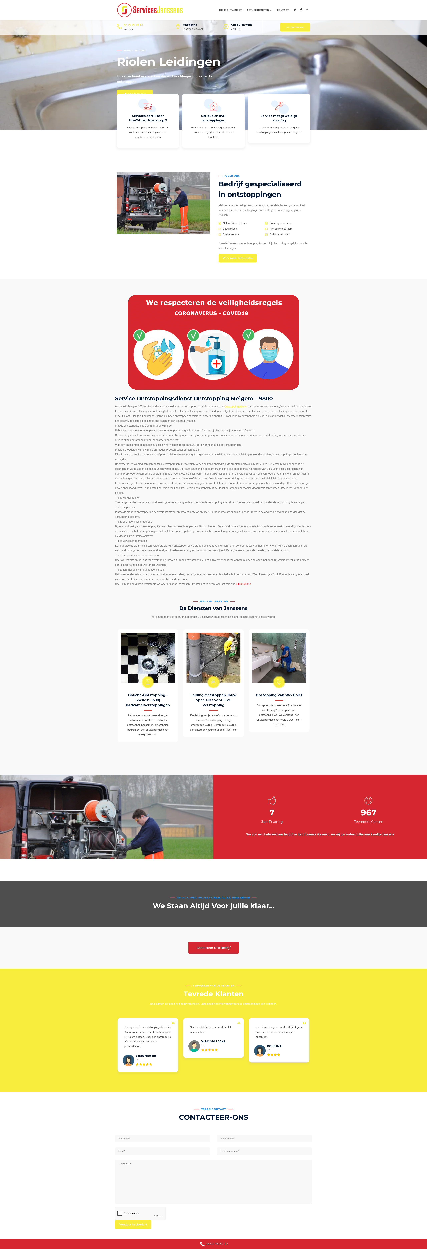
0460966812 (243, 584)
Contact (283, 10)
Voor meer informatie (238, 258)
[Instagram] (307, 10)
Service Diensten (258, 10)
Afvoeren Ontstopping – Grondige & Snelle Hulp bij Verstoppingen (213, 700)
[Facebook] (301, 10)
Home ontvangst (230, 10)
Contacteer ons (295, 27)
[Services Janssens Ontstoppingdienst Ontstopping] (150, 10)
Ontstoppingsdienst (235, 406)
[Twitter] (295, 10)
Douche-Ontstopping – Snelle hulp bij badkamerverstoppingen (279, 700)
